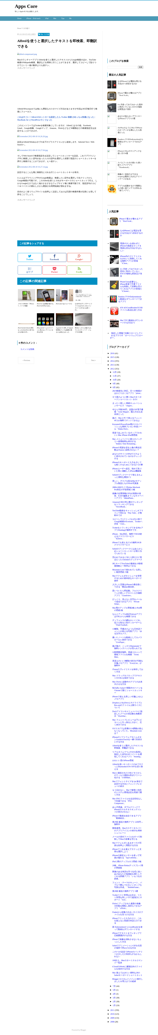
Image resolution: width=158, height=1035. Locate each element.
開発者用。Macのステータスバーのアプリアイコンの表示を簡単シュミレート (127, 830)
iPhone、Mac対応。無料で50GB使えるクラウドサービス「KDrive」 (127, 536)
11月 (115, 376)
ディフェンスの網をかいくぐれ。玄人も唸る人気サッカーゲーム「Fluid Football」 (127, 622)
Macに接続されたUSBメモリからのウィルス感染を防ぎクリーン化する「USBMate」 (127, 775)
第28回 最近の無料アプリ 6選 (125, 891)
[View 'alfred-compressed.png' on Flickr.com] (27, 54)
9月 (114, 384)
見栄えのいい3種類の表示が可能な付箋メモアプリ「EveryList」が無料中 (127, 663)
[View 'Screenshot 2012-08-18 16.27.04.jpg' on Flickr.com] (32, 150)
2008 (112, 1022)
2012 (112, 369)
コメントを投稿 (27, 349)
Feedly (79, 272)
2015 (112, 357)
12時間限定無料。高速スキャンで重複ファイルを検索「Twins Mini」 (127, 654)
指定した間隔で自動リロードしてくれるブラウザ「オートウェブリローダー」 (126, 335)
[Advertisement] (38, 87)
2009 (112, 1018)
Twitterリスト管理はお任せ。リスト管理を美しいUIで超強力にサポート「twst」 (127, 897)
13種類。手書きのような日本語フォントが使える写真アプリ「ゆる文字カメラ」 (127, 631)
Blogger (83, 1030)
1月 (114, 1005)
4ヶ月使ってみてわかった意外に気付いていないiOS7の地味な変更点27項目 (130, 107)
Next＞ (93, 360)
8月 (114, 387)
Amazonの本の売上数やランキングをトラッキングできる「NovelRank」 (127, 504)
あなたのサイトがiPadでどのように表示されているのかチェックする (127, 456)
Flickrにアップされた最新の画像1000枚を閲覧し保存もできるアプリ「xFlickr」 (127, 905)
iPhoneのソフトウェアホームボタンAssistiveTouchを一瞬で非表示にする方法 (127, 739)
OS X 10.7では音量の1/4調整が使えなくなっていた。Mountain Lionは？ (127, 730)
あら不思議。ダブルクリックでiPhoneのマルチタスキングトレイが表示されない (126, 809)
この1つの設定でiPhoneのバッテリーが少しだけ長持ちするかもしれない (127, 954)
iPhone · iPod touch (33, 18)
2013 (112, 365)
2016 (112, 353)
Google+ (79, 259)
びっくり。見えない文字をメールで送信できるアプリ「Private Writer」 (127, 601)
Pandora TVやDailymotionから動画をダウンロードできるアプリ (130, 141)
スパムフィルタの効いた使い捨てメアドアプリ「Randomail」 (130, 165)
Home (19, 18)
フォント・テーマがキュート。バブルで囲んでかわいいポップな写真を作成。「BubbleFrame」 (127, 885)
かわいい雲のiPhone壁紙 (123, 760)
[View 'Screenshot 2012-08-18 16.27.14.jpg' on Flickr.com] (32, 167)
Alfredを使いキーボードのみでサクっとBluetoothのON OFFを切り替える (127, 766)
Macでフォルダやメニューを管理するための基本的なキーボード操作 (127, 578)
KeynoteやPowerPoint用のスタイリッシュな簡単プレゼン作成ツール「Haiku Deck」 (127, 426)
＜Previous (26, 360)
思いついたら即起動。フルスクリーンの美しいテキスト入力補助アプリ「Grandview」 (127, 593)
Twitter (29, 259)
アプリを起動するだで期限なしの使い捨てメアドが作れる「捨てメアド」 (130, 188)
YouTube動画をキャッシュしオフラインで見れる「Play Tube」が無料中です (127, 512)
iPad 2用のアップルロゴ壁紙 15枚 (126, 861)
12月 (115, 372)
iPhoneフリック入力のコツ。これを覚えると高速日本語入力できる (127, 920)
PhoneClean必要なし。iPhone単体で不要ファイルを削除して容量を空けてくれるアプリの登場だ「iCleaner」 (131, 286)
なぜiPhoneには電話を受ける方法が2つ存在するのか (131, 233)
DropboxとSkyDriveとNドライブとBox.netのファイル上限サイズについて (127, 705)
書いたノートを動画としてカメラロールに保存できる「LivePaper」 (127, 639)
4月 (114, 994)
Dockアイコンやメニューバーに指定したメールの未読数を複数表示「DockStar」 (127, 713)
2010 (112, 1014)
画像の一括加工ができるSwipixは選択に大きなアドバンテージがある (129, 176)
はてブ (29, 270)
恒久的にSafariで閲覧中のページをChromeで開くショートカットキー (127, 690)
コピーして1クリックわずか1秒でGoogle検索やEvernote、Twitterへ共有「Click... (127, 521)
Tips (62, 18)
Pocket (54, 272)
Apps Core (26, 6)
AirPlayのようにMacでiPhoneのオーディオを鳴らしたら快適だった (130, 130)
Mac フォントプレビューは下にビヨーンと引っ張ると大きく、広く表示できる (127, 722)
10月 (115, 380)
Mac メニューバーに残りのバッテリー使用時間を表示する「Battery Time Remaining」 (127, 441)
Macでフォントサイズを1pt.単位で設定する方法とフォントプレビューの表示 (127, 783)
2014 (112, 361)
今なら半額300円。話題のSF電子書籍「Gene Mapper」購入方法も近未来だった (127, 411)
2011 (112, 1010)
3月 (114, 998)
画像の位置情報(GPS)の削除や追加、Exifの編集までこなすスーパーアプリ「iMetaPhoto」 (127, 495)
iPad (46, 18)
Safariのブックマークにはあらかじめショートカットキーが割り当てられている (127, 551)
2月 (114, 1001)
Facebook (54, 259)
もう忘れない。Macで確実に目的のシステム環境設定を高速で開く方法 (127, 792)
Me (70, 18)
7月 (114, 986)
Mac (54, 18)
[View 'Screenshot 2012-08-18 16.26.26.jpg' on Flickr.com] (32, 136)
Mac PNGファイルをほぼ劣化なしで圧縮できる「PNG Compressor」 (127, 801)
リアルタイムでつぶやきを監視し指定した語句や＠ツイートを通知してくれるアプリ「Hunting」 (127, 754)
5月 (114, 990)
